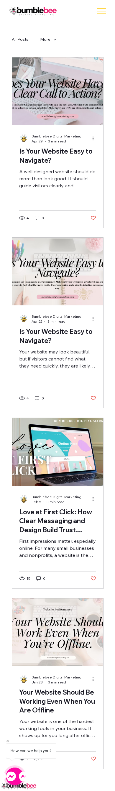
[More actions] (95, 138)
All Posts (20, 39)
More (45, 39)
